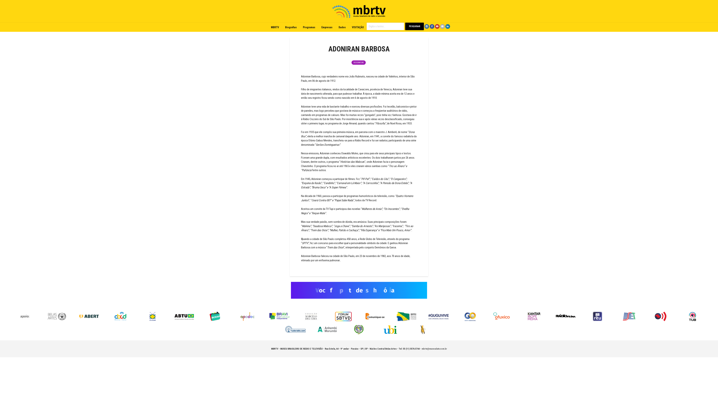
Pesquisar (414, 26)
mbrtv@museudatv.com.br (434, 349)
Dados (342, 27)
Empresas (326, 27)
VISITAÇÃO (358, 27)
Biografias (291, 27)
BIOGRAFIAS (359, 63)
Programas (309, 27)
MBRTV (275, 27)
